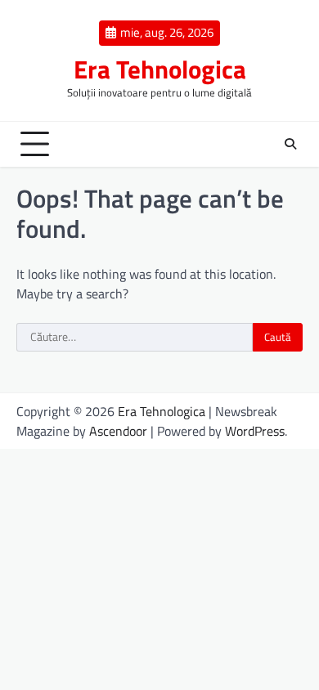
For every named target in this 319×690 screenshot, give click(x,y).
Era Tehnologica (160, 69)
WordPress (255, 431)
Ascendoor (118, 431)
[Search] (290, 144)
